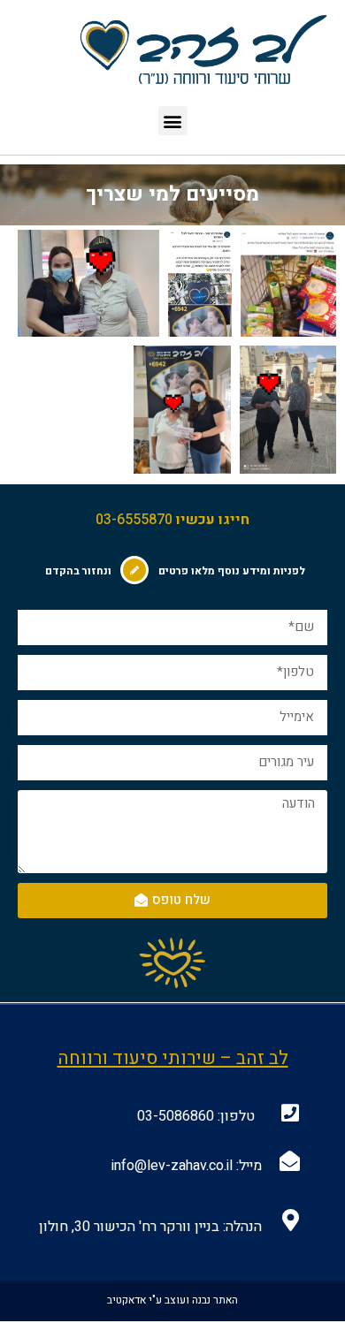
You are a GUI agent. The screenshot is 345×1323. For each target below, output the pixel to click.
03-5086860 (175, 1116)
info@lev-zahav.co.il (172, 1165)
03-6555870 (134, 519)
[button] (173, 120)
